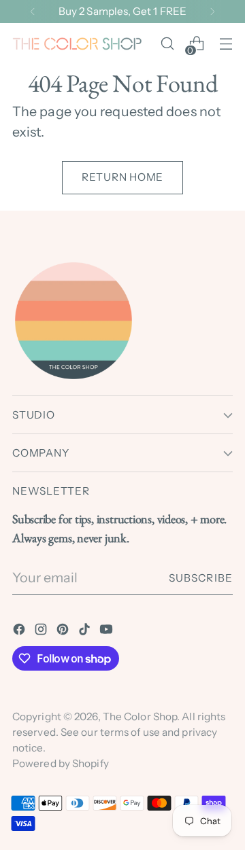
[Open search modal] (167, 44)
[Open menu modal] (226, 44)
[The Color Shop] (77, 43)
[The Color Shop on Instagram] (42, 632)
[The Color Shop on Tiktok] (86, 632)
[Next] (212, 11)
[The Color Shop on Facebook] (20, 632)
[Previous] (33, 11)
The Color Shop (140, 716)
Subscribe (201, 577)
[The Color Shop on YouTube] (107, 632)
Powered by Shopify (60, 763)
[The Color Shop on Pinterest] (64, 632)
